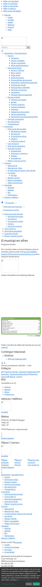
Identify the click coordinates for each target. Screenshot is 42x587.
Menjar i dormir (10, 519)
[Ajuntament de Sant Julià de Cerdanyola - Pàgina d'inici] (14, 41)
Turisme (4, 506)
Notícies (7, 387)
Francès (11, 27)
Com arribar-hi (10, 229)
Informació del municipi (12, 207)
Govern (7, 477)
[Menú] (2, 51)
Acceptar (36, 584)
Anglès (10, 22)
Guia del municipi (11, 234)
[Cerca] (28, 47)
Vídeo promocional (11, 523)
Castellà (11, 20)
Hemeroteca (9, 536)
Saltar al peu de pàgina (12, 11)
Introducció (12, 219)
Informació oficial (11, 480)
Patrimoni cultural (15, 226)
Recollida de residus (15, 216)
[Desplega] (16, 203)
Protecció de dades (11, 547)
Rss (5, 533)
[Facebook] (17, 542)
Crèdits (7, 545)
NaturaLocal (9, 509)
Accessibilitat (9, 552)
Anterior (4, 438)
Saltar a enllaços (9, 8)
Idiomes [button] (7, 15)
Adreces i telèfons (8, 538)
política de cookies (24, 580)
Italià (10, 30)
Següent (11, 438)
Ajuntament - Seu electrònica (12, 475)
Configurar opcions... (8, 584)
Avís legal (8, 550)
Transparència (9, 489)
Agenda (7, 389)
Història (11, 224)
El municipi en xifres (11, 210)
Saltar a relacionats (10, 6)
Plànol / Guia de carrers (13, 236)
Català (10, 17)
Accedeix (4, 412)
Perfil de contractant (12, 484)
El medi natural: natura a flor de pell (18, 514)
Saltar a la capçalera (11, 1)
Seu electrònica (10, 487)
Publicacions (9, 394)
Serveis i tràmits (10, 482)
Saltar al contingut (10, 4)
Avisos (6, 392)
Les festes (8, 516)
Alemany (11, 25)
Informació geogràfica (13, 231)
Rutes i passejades (11, 521)
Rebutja (28, 584)
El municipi (10, 203)
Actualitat (5, 526)
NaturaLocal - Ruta (11, 511)
